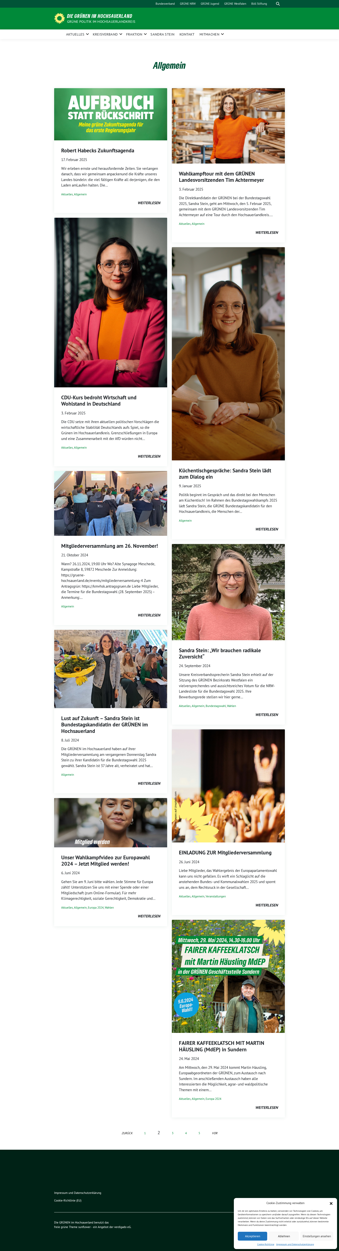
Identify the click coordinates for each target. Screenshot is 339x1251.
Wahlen (109, 907)
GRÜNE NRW (188, 3)
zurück (127, 1133)
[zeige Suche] (278, 4)
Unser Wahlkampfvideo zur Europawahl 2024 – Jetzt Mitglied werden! (105, 860)
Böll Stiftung (259, 3)
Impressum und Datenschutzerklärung (295, 1244)
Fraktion (134, 34)
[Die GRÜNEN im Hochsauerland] (60, 18)
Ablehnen (284, 1236)
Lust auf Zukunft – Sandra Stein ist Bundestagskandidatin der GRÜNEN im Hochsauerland (104, 724)
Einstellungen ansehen (317, 1236)
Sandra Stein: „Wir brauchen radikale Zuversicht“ (220, 653)
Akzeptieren (252, 1236)
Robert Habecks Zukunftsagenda (97, 150)
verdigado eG (122, 1227)
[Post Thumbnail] (110, 114)
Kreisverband (105, 34)
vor (214, 1133)
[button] (331, 1203)
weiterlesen (149, 202)
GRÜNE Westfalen (235, 3)
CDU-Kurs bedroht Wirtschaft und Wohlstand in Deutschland (99, 400)
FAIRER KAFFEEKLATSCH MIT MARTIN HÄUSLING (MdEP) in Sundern (221, 1046)
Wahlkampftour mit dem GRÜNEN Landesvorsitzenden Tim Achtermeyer (221, 176)
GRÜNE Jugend (210, 3)
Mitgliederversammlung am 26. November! (109, 545)
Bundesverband (165, 3)
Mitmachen (209, 34)
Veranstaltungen (216, 896)
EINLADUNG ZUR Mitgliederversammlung (225, 852)
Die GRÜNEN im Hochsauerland (99, 16)
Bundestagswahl (216, 706)
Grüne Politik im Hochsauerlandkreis (101, 21)
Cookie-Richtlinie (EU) (67, 1200)
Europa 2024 (96, 907)
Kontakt (187, 34)
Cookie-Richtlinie (265, 1244)
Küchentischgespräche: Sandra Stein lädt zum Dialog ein (225, 473)
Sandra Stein (162, 34)
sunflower (84, 1227)
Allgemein (80, 194)
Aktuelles (75, 34)
